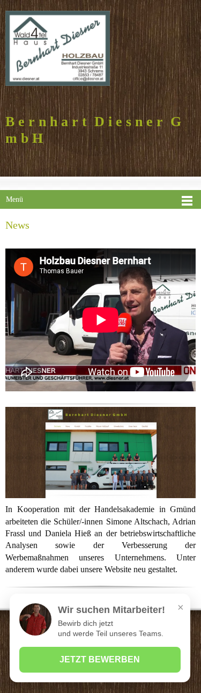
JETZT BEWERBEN (99, 659)
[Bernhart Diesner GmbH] (57, 48)
